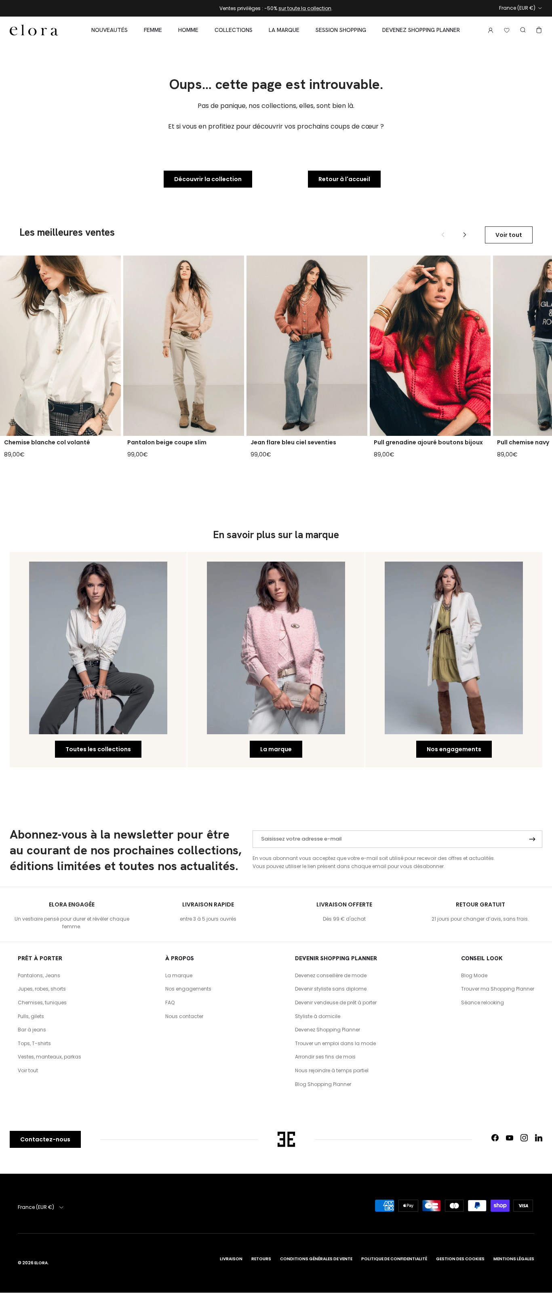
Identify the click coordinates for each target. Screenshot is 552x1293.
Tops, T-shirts (34, 1043)
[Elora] (34, 30)
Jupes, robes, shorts (42, 988)
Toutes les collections (98, 749)
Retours (261, 1259)
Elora (41, 1263)
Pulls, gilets (31, 1016)
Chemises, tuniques (42, 1002)
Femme (153, 30)
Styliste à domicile (317, 1016)
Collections (234, 30)
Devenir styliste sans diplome (331, 988)
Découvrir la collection (208, 179)
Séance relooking (482, 1002)
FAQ (170, 1002)
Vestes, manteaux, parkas (49, 1056)
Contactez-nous (45, 1139)
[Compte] (489, 30)
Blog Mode (474, 975)
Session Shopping (341, 30)
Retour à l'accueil (344, 179)
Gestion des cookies (460, 1259)
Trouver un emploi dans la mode (335, 1043)
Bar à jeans (32, 1029)
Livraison (231, 1259)
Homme (188, 30)
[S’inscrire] (532, 839)
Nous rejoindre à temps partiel (332, 1070)
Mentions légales (513, 1259)
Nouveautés (109, 30)
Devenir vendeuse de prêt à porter (336, 1002)
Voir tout (508, 235)
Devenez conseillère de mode (331, 975)
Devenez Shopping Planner (421, 30)
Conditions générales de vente (316, 1259)
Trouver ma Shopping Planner (497, 988)
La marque (284, 30)
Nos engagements (454, 749)
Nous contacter (184, 1016)
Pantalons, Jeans (39, 975)
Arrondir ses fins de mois (325, 1056)
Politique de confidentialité (394, 1259)
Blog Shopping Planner (323, 1084)
